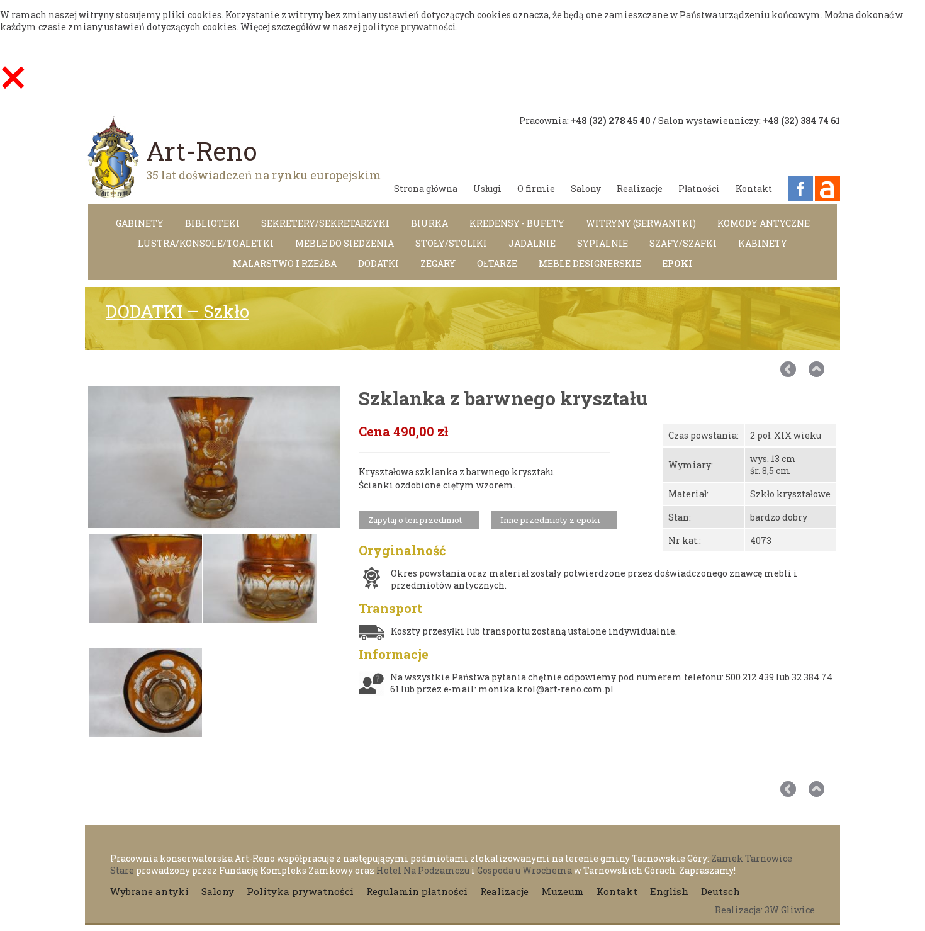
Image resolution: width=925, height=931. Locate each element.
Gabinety (140, 223)
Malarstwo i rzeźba (285, 263)
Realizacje (640, 189)
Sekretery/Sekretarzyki (325, 223)
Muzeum (562, 891)
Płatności (699, 189)
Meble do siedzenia (344, 243)
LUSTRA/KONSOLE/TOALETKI (206, 243)
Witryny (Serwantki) (641, 223)
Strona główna (425, 189)
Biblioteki (212, 223)
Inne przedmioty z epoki (550, 520)
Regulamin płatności (417, 891)
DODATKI (378, 263)
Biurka (429, 223)
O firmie (536, 189)
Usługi (487, 189)
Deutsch (720, 891)
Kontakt (754, 189)
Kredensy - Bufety (516, 223)
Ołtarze (497, 263)
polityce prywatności (409, 27)
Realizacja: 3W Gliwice (765, 910)
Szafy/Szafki (683, 243)
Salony (586, 189)
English (669, 891)
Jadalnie (532, 243)
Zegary (438, 263)
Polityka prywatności (300, 891)
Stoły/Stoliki (451, 243)
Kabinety (762, 243)
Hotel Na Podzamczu (422, 870)
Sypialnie (602, 243)
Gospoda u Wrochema (524, 870)
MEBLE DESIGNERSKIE (590, 263)
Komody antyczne (763, 223)
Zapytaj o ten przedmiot (415, 520)
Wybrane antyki (149, 891)
